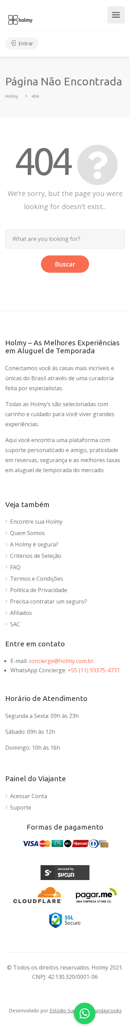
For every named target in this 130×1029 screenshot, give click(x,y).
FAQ (15, 567)
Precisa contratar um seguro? (48, 601)
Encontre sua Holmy (36, 521)
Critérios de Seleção (35, 556)
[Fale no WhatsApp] (84, 1013)
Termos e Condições (36, 578)
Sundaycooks (107, 1010)
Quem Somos (27, 533)
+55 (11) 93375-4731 (94, 670)
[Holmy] (20, 19)
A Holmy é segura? (34, 544)
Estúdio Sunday (67, 1010)
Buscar (65, 264)
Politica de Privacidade (38, 590)
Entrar (25, 43)
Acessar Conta (28, 796)
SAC (15, 624)
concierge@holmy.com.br (61, 661)
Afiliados (21, 613)
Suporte (20, 807)
